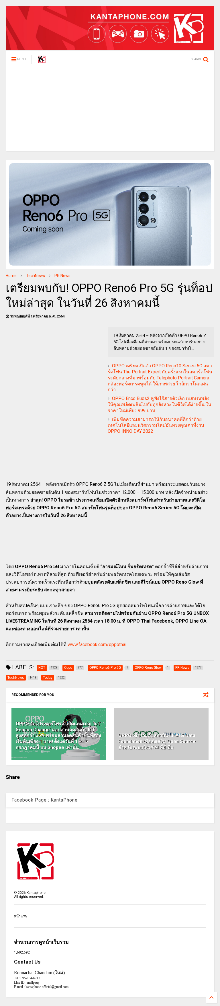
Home (11, 275)
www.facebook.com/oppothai (97, 644)
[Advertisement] (110, 111)
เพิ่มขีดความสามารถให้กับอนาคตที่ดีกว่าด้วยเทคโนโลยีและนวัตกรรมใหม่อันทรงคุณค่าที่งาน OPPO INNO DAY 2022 (156, 425)
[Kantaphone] (42, 61)
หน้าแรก (20, 916)
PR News (62, 275)
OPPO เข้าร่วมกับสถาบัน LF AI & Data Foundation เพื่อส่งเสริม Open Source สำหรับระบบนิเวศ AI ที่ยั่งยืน (157, 741)
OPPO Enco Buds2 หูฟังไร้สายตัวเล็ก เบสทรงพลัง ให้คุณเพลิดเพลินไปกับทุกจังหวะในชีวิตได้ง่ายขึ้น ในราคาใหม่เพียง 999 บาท (159, 404)
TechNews (35, 275)
